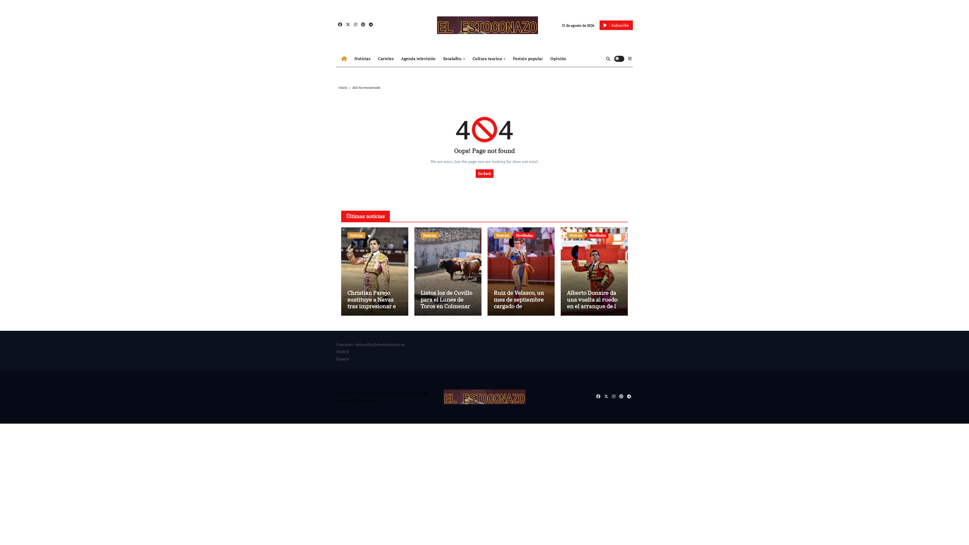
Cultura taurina (488, 58)
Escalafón (453, 58)
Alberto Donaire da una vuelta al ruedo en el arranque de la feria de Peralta (593, 302)
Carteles (386, 58)
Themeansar (365, 400)
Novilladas (524, 235)
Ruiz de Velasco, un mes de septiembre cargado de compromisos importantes (519, 306)
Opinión (558, 58)
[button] (630, 58)
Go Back (484, 173)
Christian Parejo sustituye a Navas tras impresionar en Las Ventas (373, 302)
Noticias (362, 58)
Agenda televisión (418, 58)
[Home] (344, 59)
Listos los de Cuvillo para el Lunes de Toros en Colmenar (446, 299)
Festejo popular (528, 58)
